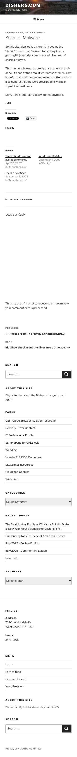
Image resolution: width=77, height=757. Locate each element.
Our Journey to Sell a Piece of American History (35, 536)
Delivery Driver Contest (20, 428)
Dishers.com (23, 5)
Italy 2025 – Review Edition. (22, 543)
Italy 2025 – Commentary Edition (26, 550)
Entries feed (13, 671)
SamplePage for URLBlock (22, 442)
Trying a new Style (15, 172)
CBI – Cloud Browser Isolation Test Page (30, 420)
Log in (9, 664)
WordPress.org (15, 686)
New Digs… (12, 558)
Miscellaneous (21, 199)
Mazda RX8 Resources (19, 464)
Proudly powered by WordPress (23, 748)
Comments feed (15, 679)
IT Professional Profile (19, 435)
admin (40, 32)
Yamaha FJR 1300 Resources (23, 457)
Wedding (11, 450)
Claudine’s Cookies (17, 471)
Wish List (11, 479)
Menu (40, 19)
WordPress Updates (50, 156)
